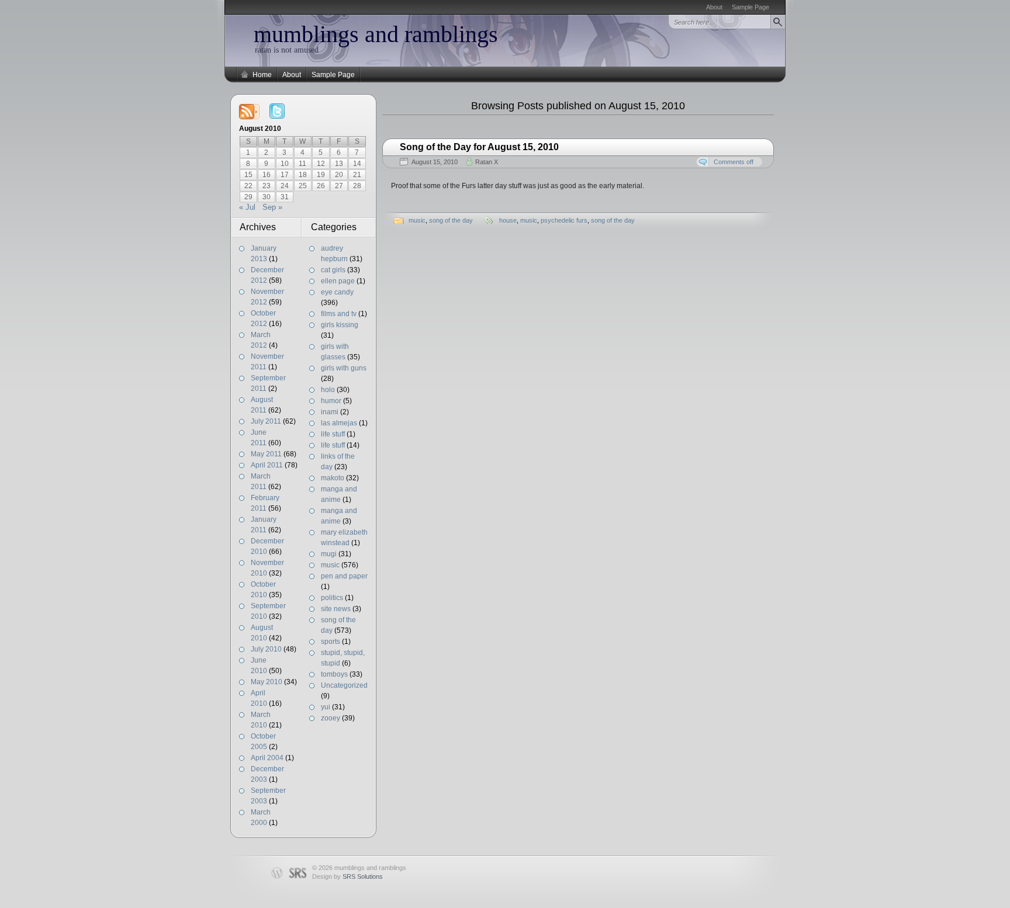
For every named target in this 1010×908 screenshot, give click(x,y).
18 (303, 175)
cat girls (333, 270)
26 (321, 186)
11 (302, 164)
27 (339, 186)
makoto (332, 478)
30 (266, 197)
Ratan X (486, 161)
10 (285, 164)
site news (336, 609)
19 (321, 175)
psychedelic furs (564, 220)
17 (285, 175)
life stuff (333, 434)
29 (248, 197)
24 (285, 186)
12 (321, 164)
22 (248, 186)
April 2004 (267, 758)
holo (328, 390)
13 (339, 164)
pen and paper (344, 576)
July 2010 (266, 649)
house (508, 220)
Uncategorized (344, 685)
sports (330, 641)
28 (357, 186)
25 (303, 186)
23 (266, 186)
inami (329, 412)
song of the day (451, 220)
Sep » (272, 207)
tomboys (334, 674)
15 (248, 175)
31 (285, 197)
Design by (347, 876)
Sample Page (750, 7)
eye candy (337, 292)
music (330, 565)
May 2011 (266, 454)
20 (339, 175)
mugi (329, 554)
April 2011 (267, 465)
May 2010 (266, 682)
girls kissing (339, 325)
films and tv (339, 314)
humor (331, 401)
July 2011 (266, 421)
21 (357, 175)
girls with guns (343, 368)
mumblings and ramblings (376, 34)
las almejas (339, 423)
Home (262, 75)
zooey (330, 718)
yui (325, 707)
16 (266, 175)
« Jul (247, 207)
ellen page (338, 281)
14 (357, 164)
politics (332, 598)
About (714, 7)
